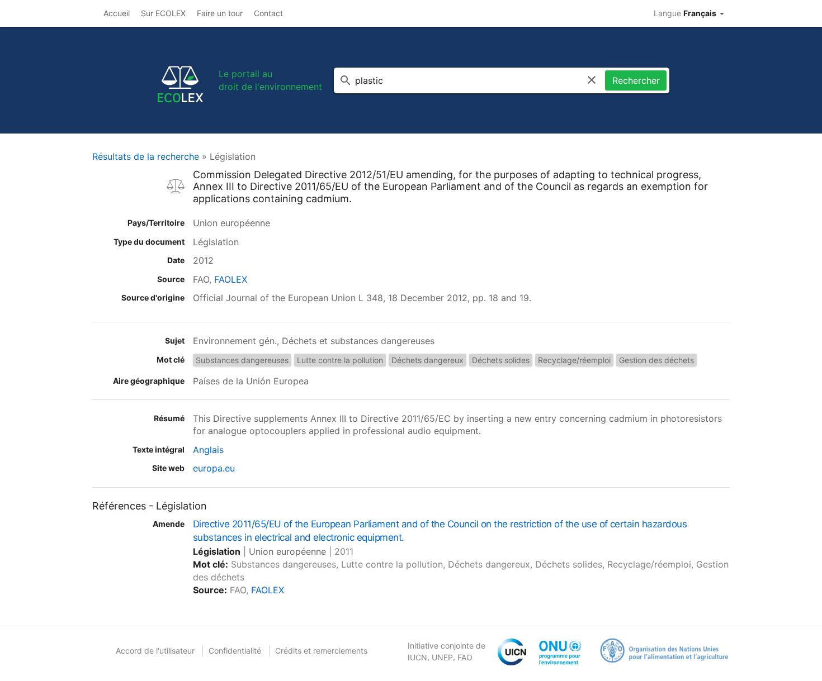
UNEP (442, 657)
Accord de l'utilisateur (155, 650)
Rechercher (636, 80)
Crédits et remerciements (321, 650)
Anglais (208, 449)
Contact (268, 13)
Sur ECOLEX (163, 13)
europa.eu (214, 468)
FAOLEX (230, 279)
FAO (465, 657)
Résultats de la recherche (145, 156)
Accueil (116, 13)
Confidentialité (235, 650)
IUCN (417, 657)
